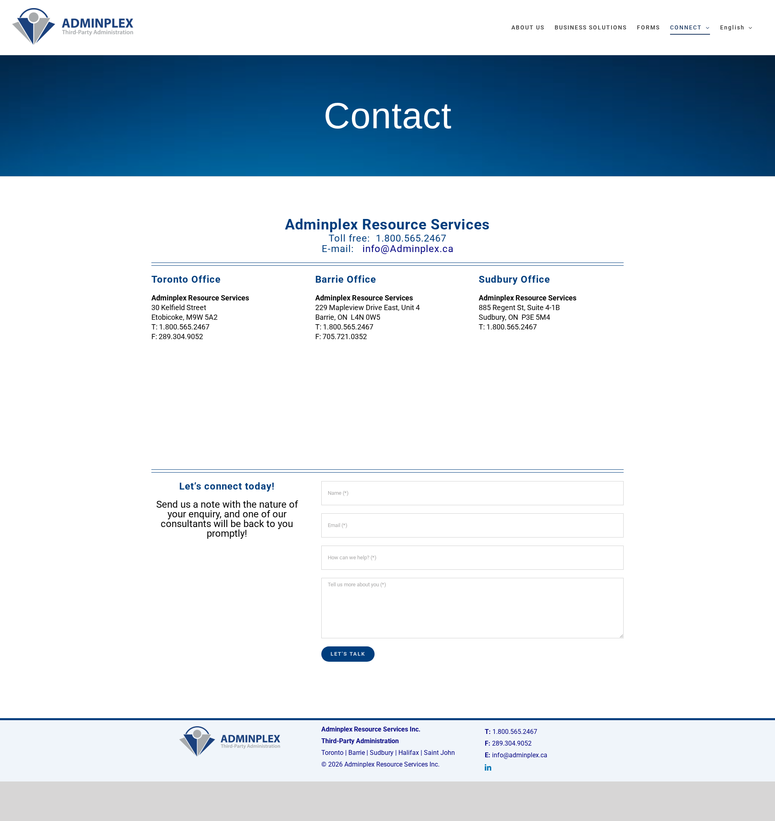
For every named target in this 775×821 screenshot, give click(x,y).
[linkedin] (488, 767)
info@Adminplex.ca (408, 248)
